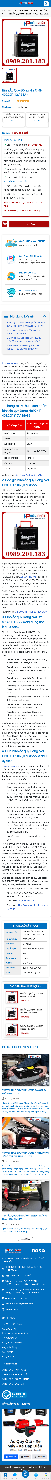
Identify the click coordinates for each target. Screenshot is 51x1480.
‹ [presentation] (4, 119)
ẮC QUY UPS (8, 1357)
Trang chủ (6, 10)
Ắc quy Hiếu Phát (10, 363)
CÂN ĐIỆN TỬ (8, 1352)
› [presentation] (47, 119)
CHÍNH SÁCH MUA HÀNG (14, 1370)
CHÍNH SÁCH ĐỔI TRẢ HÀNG (15, 1379)
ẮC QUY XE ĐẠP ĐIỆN (12, 1343)
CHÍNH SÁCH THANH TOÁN (15, 1374)
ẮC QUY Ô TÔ (9, 1329)
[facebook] (25, 1434)
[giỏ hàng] (5, 1475)
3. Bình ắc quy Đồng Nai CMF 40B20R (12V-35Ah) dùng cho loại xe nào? (24, 339)
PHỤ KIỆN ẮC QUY (11, 1347)
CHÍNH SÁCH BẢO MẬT (13, 1384)
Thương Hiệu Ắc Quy (23, 10)
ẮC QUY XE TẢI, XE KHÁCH (15, 1333)
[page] (33, 1250)
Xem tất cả (25, 1239)
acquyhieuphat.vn (25, 901)
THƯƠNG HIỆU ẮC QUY (13, 1324)
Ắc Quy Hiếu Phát (28, 577)
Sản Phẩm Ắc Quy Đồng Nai (28, 475)
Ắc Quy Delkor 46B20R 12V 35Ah (31, 612)
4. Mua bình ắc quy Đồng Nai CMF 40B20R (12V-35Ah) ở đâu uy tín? (23, 347)
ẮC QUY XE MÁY (10, 1338)
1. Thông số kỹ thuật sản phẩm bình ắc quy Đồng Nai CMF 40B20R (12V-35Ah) (26, 324)
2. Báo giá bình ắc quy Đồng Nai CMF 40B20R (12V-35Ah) (24, 332)
